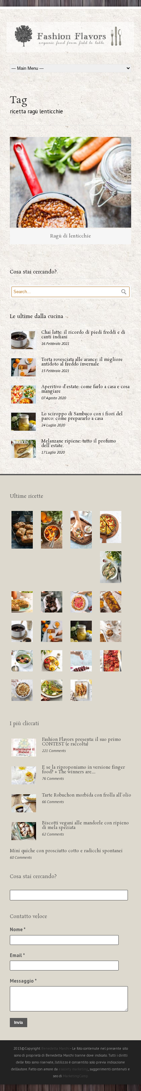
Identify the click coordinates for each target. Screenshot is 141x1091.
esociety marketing (73, 1069)
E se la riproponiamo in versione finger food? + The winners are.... (83, 769)
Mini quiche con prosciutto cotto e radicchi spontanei (66, 851)
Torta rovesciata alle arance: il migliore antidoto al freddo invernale (82, 362)
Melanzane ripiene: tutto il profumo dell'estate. (78, 443)
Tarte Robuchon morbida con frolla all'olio (86, 795)
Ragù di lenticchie (70, 236)
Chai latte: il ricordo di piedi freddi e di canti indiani (83, 334)
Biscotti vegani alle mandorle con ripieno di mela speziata (85, 825)
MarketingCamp (75, 1076)
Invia (18, 1022)
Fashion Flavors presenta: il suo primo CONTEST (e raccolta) (81, 742)
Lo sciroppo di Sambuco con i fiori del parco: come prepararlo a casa (82, 416)
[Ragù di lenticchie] (70, 182)
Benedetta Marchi (55, 1048)
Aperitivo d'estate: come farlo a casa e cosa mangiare (85, 389)
